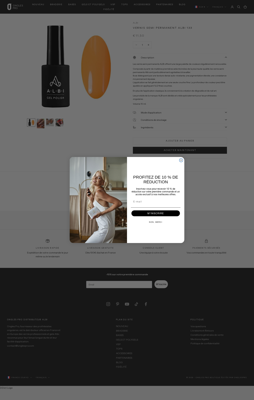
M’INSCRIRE (155, 213)
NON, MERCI (155, 222)
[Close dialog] (181, 160)
